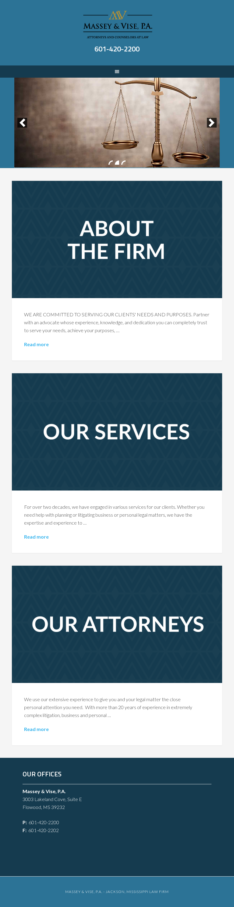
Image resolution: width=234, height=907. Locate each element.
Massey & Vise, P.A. (117, 24)
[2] (117, 162)
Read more (36, 344)
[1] (110, 162)
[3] (123, 162)
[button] (22, 123)
